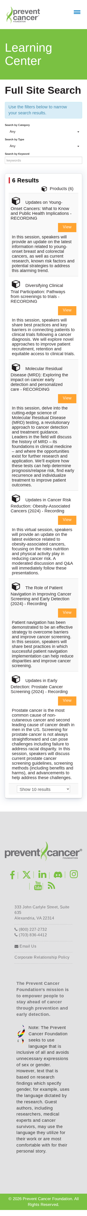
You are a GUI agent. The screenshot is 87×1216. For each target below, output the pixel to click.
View (67, 227)
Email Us (27, 946)
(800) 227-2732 (32, 929)
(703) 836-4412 (32, 935)
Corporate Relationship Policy (42, 957)
